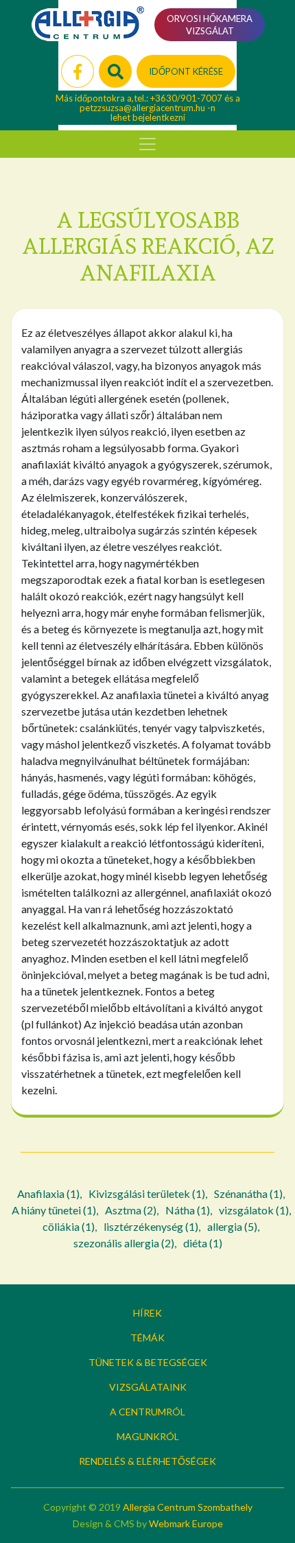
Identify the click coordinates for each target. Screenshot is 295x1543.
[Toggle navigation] (147, 144)
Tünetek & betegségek (147, 1362)
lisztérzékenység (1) (151, 1226)
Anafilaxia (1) (48, 1193)
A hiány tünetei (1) (54, 1209)
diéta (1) (202, 1242)
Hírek (147, 1313)
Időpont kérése (186, 71)
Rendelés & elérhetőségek (147, 1461)
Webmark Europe (186, 1523)
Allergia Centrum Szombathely (187, 1507)
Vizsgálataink (148, 1387)
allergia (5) (232, 1226)
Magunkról (148, 1436)
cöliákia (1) (69, 1226)
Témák (147, 1337)
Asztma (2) (130, 1209)
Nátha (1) (187, 1209)
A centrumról (147, 1411)
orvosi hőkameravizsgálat (209, 24)
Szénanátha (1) (248, 1193)
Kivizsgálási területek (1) (146, 1193)
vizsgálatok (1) (254, 1209)
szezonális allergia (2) (123, 1242)
